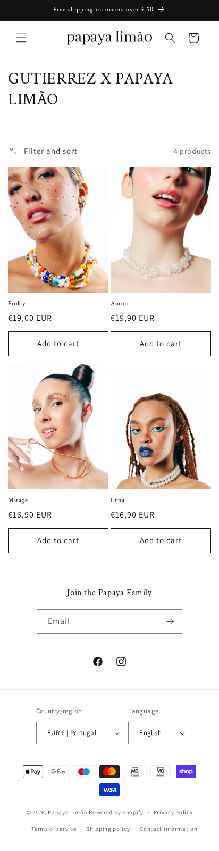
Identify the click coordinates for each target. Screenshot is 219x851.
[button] (21, 37)
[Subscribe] (170, 621)
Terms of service (53, 828)
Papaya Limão (67, 812)
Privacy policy (173, 812)
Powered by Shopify (116, 812)
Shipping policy (108, 828)
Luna (117, 500)
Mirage (18, 500)
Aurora (120, 303)
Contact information (168, 828)
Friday (17, 303)
